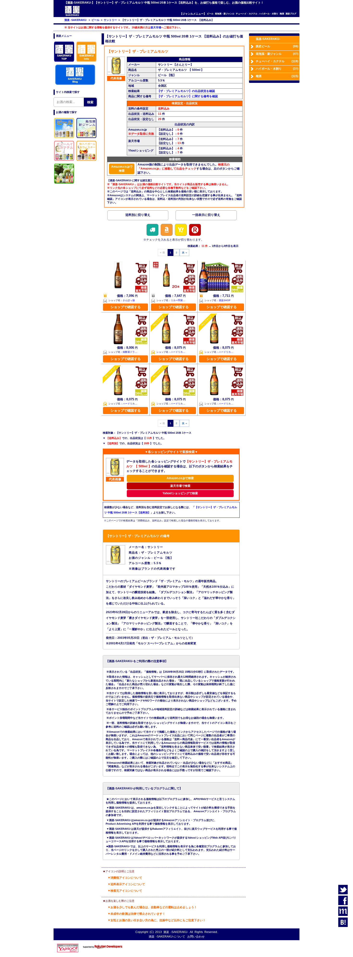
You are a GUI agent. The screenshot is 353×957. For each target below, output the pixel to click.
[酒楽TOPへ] (64, 61)
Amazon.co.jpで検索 (122, 168)
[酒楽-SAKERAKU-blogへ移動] (75, 84)
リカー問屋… (178, 300)
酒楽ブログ (291, 13)
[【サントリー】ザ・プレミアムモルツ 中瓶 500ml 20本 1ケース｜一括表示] (206, 215)
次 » (184, 252)
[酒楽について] (86, 61)
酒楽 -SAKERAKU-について (167, 936)
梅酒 (282, 13)
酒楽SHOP (225, 300)
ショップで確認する (125, 307)
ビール (210, 13)
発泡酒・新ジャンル (224, 13)
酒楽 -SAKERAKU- (175, 932)
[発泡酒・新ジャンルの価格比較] (86, 138)
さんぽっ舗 (129, 300)
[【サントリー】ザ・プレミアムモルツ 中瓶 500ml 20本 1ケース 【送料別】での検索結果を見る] (138, 215)
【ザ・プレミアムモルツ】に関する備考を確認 (187, 96)
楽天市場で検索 (180, 486)
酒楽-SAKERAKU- (268, 39)
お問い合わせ (196, 936)
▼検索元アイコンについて (125, 890)
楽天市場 (156, 27)
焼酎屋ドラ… (130, 352)
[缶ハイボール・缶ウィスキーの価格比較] (86, 161)
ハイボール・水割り (268, 13)
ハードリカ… (178, 352)
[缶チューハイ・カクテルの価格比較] (64, 161)
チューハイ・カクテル (246, 13)
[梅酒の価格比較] (64, 183)
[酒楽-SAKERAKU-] (72, 16)
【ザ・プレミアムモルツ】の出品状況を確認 (186, 91)
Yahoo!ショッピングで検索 (180, 493)
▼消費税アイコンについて (125, 877)
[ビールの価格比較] (64, 138)
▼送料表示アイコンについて (126, 884)
